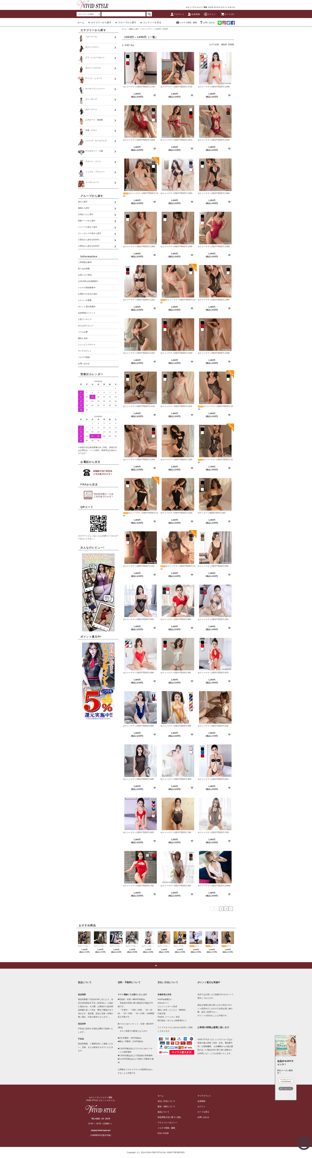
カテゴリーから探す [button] (101, 22)
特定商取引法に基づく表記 (169, 1117)
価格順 (224, 44)
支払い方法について (166, 1101)
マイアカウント (204, 1096)
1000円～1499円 (161, 29)
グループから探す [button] (127, 22)
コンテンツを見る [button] (152, 22)
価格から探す (134, 29)
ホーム (81, 22)
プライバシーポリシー (167, 1122)
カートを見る (203, 1112)
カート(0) (229, 14)
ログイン (211, 14)
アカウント (179, 14)
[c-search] (149, 14)
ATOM (166, 1133)
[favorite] (154, 95)
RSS (160, 1133)
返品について (163, 1112)
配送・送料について (166, 1106)
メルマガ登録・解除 (188, 22)
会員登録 (196, 14)
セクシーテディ (147, 29)
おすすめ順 (214, 44)
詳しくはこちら (286, 1088)
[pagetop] (156, 965)
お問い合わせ (209, 22)
